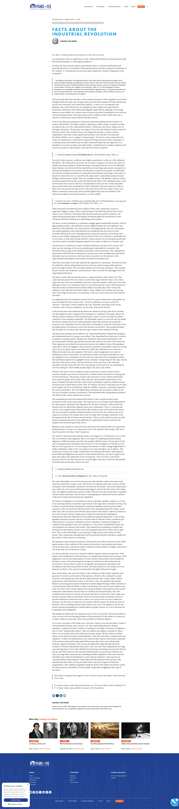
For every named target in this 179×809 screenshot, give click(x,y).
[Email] (64, 695)
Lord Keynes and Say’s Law (37, 744)
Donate (141, 6)
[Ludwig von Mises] (55, 41)
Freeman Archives (74, 782)
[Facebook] (53, 695)
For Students (88, 6)
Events (126, 6)
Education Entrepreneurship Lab (118, 775)
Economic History (69, 23)
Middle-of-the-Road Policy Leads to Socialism (135, 744)
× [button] (27, 784)
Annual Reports (32, 780)
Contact (31, 775)
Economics (34, 741)
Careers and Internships (34, 778)
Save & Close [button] (15, 800)
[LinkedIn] (60, 695)
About (133, 6)
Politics (65, 741)
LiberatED (113, 778)
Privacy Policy (32, 784)
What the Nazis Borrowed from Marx (71, 744)
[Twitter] (57, 695)
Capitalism (57, 23)
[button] (16, 804)
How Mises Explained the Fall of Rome (102, 744)
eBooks (72, 780)
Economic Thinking (114, 6)
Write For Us (73, 778)
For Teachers (100, 6)
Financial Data (32, 782)
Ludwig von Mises (96, 23)
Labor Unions (83, 23)
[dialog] (16, 795)
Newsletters (73, 775)
